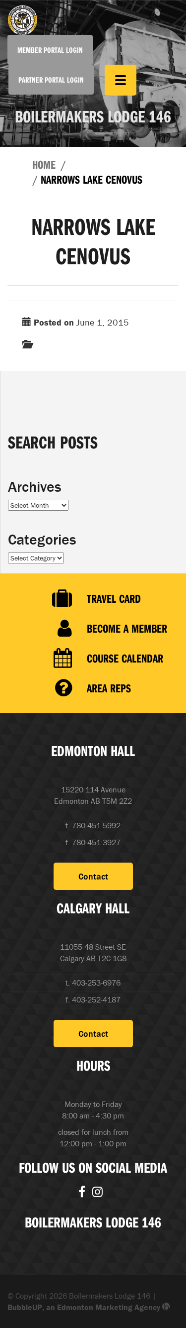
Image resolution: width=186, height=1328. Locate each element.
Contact (93, 876)
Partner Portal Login (51, 80)
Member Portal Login (50, 50)
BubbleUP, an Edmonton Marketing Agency (84, 1307)
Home (44, 164)
